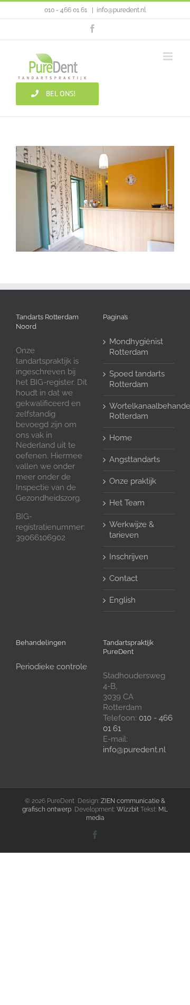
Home (120, 437)
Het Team (127, 503)
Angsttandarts (134, 459)
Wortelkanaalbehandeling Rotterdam (139, 411)
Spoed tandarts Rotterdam (137, 379)
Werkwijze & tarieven (131, 530)
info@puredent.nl (121, 10)
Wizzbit (128, 809)
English (122, 600)
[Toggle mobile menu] (168, 56)
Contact (123, 578)
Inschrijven (128, 556)
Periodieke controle (51, 666)
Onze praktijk (132, 481)
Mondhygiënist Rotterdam (136, 347)
